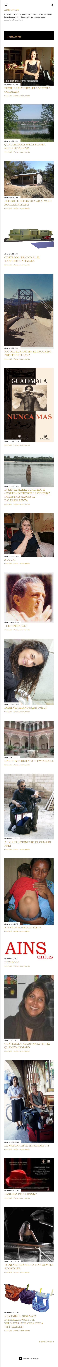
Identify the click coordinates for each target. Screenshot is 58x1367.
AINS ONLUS (11, 9)
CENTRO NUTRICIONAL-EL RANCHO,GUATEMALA (22, 259)
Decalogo (11, 962)
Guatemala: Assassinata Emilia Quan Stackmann (27, 1045)
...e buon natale (15, 626)
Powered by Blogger (31, 1358)
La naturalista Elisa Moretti (26, 1145)
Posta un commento (22, 96)
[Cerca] (52, 4)
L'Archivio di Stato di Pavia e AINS (29, 761)
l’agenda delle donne (20, 1194)
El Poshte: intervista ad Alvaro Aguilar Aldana (28, 202)
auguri (9, 559)
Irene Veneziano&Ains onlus (25, 707)
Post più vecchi (46, 1342)
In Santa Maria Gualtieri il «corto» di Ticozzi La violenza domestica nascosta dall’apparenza (27, 495)
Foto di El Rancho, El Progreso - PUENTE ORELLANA (28, 353)
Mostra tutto (14, 37)
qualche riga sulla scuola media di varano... (25, 146)
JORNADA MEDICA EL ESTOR (23, 927)
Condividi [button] (8, 96)
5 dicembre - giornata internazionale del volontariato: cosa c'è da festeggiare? (23, 1321)
